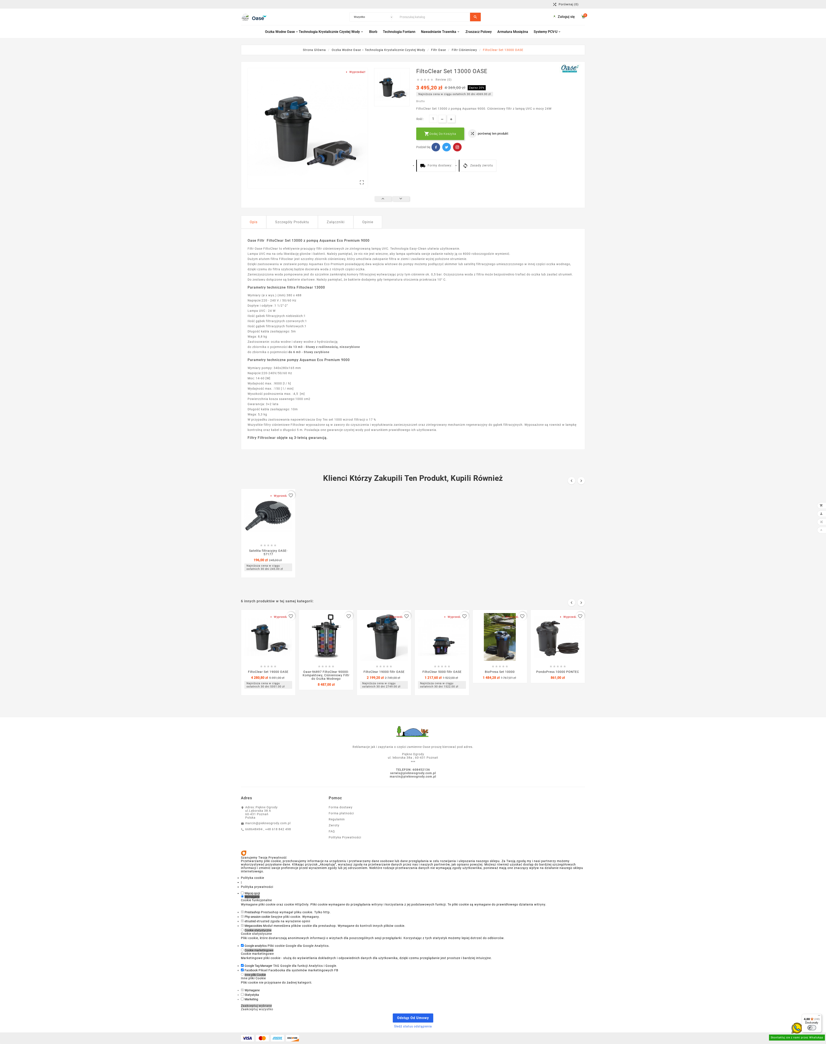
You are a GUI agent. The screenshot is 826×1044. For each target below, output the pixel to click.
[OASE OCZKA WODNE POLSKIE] (570, 69)
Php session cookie (257, 916)
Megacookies (253, 925)
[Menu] (819, 1016)
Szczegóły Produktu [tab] (292, 222)
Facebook (435, 147)
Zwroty (334, 825)
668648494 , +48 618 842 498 (268, 829)
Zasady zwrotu (481, 165)
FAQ (332, 831)
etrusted (250, 921)
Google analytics (256, 945)
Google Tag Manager (258, 965)
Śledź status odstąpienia (413, 1026)
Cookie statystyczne (258, 930)
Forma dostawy (341, 807)
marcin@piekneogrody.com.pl (268, 823)
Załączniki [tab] (336, 222)
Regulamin (337, 819)
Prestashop (252, 912)
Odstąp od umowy (413, 1018)
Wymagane (252, 896)
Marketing (251, 999)
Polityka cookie (252, 877)
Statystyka (252, 994)
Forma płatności (341, 813)
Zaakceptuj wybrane (256, 1005)
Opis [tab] (253, 222)
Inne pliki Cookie (255, 974)
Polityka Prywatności (345, 837)
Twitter (446, 147)
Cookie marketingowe (259, 950)
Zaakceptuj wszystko (257, 1009)
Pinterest (457, 147)
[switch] (812, 1027)
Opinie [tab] (367, 222)
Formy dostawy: (440, 165)
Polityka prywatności (257, 887)
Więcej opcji (252, 893)
